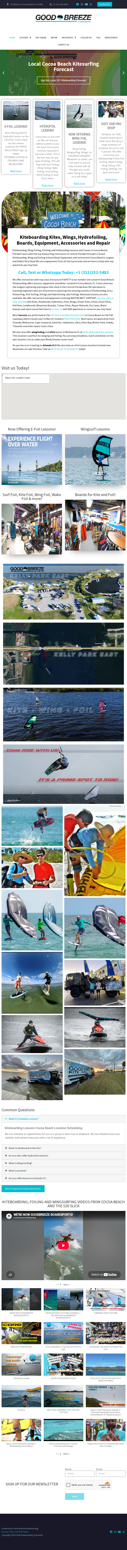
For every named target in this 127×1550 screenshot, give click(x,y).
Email (99, 1469)
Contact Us (63, 44)
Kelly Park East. (72, 318)
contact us (56, 309)
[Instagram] (82, 4)
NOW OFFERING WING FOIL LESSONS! (79, 138)
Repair (54, 37)
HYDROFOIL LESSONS (48, 128)
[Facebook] (77, 4)
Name (68, 1469)
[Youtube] (86, 4)
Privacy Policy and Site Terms (15, 1531)
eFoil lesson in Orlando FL (64, 348)
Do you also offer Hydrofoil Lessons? (28, 1155)
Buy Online (41, 37)
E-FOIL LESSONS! (15, 126)
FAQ (98, 37)
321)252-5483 (96, 272)
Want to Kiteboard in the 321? (25, 1148)
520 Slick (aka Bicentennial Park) (67, 315)
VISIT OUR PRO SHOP (111, 126)
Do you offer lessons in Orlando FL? (27, 1178)
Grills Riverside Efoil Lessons (98, 332)
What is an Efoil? (17, 1170)
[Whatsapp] (91, 4)
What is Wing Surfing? (20, 1163)
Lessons (24, 37)
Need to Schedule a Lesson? (24, 1118)
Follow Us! (86, 37)
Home (12, 37)
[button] (3, 73)
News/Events (111, 37)
